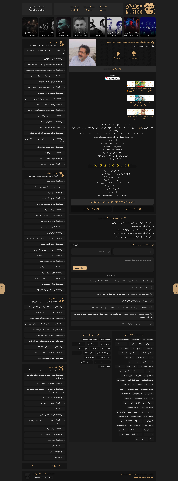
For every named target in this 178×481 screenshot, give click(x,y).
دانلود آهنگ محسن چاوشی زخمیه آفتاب (50, 255)
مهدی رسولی (105, 344)
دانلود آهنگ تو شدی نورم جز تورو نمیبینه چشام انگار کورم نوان (45, 421)
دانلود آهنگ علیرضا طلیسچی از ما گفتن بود (49, 250)
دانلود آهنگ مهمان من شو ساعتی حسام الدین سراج (129, 42)
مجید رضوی (134, 353)
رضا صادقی (124, 348)
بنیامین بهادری (141, 439)
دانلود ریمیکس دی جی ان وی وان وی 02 (50, 187)
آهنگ (124, 124)
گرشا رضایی (123, 353)
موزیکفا (34, 465)
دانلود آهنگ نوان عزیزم (56, 192)
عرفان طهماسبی (141, 398)
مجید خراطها (148, 430)
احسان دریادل (148, 425)
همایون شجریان (147, 389)
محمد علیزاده (138, 371)
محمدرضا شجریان (122, 339)
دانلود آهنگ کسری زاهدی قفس (53, 227)
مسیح (139, 348)
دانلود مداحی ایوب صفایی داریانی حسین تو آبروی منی (45, 238)
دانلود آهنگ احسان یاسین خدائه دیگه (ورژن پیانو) (46, 110)
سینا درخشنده (136, 416)
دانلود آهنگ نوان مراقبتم (55, 409)
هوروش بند (148, 420)
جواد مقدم (106, 348)
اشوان (126, 402)
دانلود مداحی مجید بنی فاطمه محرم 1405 (50, 352)
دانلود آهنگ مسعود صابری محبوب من (51, 93)
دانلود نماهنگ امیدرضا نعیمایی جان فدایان (49, 278)
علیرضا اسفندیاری (103, 353)
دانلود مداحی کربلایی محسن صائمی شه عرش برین (47, 318)
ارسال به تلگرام (131, 209)
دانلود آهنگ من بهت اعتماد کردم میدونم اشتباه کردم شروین (45, 140)
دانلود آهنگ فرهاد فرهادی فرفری (52, 414)
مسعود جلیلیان (134, 425)
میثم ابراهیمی (141, 357)
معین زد (138, 375)
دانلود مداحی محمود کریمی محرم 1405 (51, 347)
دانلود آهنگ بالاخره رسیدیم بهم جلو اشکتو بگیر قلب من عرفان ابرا (46, 376)
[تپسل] (112, 79)
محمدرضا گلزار (137, 434)
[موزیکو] (141, 9)
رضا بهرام (149, 371)
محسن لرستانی (147, 380)
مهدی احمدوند (133, 389)
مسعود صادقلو (121, 344)
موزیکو (139, 128)
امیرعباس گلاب (127, 375)
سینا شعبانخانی (135, 430)
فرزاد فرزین (120, 366)
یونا (151, 439)
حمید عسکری (131, 366)
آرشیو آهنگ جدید (110, 69)
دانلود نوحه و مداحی (57, 451)
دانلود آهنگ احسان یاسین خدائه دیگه (51, 147)
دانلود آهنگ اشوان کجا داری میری (52, 403)
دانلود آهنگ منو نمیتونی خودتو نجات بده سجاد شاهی (132, 233)
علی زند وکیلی (148, 402)
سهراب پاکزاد (123, 416)
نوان (151, 398)
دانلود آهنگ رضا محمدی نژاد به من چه (51, 290)
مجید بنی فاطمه (79, 344)
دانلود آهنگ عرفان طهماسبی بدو (53, 284)
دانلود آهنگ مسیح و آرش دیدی (53, 198)
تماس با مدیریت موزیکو (43, 477)
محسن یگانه (129, 357)
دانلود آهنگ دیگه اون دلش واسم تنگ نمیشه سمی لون (132, 223)
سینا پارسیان (122, 425)
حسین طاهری (92, 344)
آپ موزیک (55, 465)
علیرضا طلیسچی (134, 362)
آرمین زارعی (121, 380)
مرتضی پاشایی (133, 407)
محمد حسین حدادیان (102, 362)
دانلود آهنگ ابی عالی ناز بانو (54, 153)
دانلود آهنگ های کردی (56, 446)
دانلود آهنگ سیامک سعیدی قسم (52, 261)
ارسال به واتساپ (89, 209)
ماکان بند (132, 344)
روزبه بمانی (121, 412)
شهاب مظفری (148, 362)
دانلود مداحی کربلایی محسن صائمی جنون (50, 312)
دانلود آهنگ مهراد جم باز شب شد (52, 210)
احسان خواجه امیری (146, 366)
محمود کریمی (105, 339)
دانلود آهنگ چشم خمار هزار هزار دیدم (51, 104)
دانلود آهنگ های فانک (56, 440)
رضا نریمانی (95, 348)
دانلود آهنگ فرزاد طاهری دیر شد (53, 221)
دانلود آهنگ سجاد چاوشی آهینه (53, 121)
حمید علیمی (77, 353)
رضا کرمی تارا (137, 384)
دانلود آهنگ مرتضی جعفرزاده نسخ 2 (52, 158)
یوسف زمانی (148, 348)
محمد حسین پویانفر (90, 339)
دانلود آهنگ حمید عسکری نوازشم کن (51, 116)
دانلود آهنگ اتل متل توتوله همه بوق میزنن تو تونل (133, 237)
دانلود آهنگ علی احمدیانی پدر (54, 397)
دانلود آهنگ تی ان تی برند (55, 232)
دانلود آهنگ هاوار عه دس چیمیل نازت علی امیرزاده (134, 230)
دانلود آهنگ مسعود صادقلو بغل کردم (51, 383)
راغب (132, 348)
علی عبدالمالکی (147, 412)
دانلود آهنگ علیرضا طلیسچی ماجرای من (50, 204)
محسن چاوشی (148, 339)
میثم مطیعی (89, 357)
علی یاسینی (149, 384)
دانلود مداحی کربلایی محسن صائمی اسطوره (49, 329)
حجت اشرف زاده (133, 380)
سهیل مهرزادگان (147, 407)
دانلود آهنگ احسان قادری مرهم (53, 244)
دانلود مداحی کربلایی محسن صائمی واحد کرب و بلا (47, 306)
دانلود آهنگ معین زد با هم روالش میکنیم (49, 267)
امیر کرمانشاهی (86, 362)
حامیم (122, 389)
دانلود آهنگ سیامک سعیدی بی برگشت (50, 215)
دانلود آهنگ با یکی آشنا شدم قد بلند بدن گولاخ (47, 133)
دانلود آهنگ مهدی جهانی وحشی (53, 429)
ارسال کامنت (79, 268)
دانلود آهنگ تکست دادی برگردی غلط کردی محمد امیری (45, 99)
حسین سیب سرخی (103, 357)
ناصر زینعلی (149, 393)
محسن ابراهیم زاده (146, 344)
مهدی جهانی (135, 402)
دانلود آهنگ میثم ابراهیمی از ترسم (52, 81)
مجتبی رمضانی (104, 366)
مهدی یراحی (124, 434)
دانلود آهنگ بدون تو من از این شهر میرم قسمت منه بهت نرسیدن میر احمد (46, 390)
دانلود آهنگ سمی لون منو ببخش (52, 127)
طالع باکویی (83, 348)
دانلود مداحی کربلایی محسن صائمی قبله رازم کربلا (47, 341)
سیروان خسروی (133, 412)
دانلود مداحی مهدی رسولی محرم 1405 (51, 358)
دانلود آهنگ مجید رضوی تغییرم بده (52, 272)
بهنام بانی (128, 398)
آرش (151, 357)
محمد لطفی (123, 430)
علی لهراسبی (137, 393)
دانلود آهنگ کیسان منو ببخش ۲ (53, 434)
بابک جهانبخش (125, 371)
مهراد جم (138, 420)
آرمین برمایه (148, 434)
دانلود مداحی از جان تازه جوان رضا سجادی (50, 335)
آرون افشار (126, 384)
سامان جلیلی (148, 375)
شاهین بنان (148, 416)
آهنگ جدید (137, 46)
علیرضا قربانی (125, 393)
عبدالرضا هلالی (89, 353)
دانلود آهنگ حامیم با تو (56, 181)
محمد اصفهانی (126, 420)
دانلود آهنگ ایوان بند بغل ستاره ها (52, 164)
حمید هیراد (136, 339)
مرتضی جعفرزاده (147, 353)
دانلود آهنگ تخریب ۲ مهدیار (142, 226)
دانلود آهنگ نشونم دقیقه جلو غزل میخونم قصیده (46, 87)
